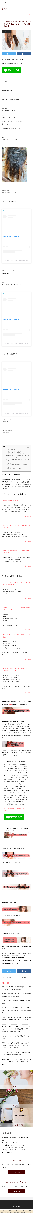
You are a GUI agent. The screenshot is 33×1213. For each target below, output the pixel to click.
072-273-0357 (21, 963)
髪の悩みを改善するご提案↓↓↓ (12, 457)
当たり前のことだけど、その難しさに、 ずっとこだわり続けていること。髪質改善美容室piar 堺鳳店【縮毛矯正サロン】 (16, 1010)
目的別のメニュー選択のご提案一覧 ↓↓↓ (14, 451)
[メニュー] (30, 2)
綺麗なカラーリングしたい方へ (14, 452)
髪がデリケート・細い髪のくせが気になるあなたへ (18, 464)
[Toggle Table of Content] (28, 447)
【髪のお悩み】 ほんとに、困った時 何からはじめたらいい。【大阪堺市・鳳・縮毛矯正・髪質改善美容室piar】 (16, 1062)
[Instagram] (16, 1202)
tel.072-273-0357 (8, 784)
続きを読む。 (28, 516)
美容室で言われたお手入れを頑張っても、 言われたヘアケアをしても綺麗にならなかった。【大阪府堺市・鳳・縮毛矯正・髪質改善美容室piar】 (16, 1045)
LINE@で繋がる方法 (16, 1191)
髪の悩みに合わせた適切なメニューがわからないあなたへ (18, 456)
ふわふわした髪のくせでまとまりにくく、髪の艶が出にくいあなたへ (18, 466)
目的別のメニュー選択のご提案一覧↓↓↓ (16, 468)
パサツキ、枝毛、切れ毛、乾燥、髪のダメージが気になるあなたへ (18, 460)
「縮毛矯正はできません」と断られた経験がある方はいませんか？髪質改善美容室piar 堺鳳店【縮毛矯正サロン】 (16, 1019)
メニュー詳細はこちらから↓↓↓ (14, 469)
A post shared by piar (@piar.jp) (11, 260)
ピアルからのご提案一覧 (9, 449)
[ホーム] (2, 14)
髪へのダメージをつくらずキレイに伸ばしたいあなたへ (18, 453)
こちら (10, 704)
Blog (6, 31)
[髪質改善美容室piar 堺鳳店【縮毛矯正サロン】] (5, 2)
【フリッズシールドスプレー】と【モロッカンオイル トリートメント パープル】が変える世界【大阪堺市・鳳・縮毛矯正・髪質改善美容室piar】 (16, 1029)
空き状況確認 (16, 1172)
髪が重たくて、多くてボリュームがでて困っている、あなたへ (18, 462)
